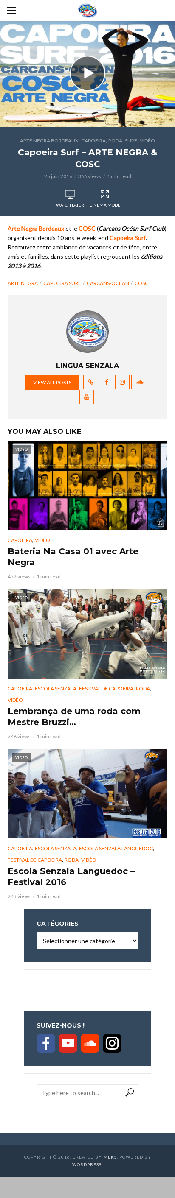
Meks (110, 1156)
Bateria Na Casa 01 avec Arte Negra (73, 556)
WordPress (87, 1164)
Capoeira (93, 140)
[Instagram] (112, 1043)
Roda (115, 140)
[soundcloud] (90, 1043)
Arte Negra (23, 283)
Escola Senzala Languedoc (116, 848)
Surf (131, 140)
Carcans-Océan (108, 283)
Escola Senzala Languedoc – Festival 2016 (71, 876)
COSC (141, 283)
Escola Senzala (55, 688)
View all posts (52, 382)
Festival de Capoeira (106, 688)
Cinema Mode (105, 204)
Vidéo (147, 140)
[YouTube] (68, 1043)
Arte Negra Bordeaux (49, 140)
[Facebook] (46, 1043)
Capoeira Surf (62, 283)
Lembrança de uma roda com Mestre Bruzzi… (74, 716)
